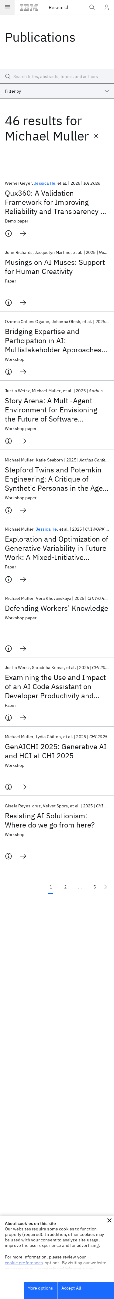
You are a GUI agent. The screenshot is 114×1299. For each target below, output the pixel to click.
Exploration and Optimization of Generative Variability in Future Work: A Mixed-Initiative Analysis (56, 548)
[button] (109, 1220)
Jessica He (44, 183)
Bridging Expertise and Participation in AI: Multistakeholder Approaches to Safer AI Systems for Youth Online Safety (53, 340)
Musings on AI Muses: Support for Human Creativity (55, 267)
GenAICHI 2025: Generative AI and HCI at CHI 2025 (56, 751)
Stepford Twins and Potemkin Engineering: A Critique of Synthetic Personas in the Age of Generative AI (54, 479)
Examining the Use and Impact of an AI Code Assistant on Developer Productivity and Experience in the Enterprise (55, 686)
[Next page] (105, 887)
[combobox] (57, 91)
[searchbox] (57, 76)
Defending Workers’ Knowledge (56, 608)
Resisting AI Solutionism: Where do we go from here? (50, 820)
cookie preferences (24, 1262)
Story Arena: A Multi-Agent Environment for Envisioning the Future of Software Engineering (51, 409)
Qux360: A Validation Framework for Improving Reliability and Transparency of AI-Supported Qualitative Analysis (56, 202)
